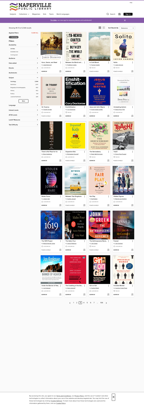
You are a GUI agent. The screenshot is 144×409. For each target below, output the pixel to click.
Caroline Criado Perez (121, 288)
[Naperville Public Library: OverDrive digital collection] (30, 7)
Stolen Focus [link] (46, 196)
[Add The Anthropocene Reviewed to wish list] (108, 250)
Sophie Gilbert (95, 288)
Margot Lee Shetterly (121, 199)
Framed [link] (116, 241)
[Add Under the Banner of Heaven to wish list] (60, 294)
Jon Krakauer (46, 288)
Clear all (34, 33)
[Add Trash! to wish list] (132, 160)
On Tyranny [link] (45, 107)
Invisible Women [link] (119, 286)
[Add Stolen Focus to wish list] (60, 205)
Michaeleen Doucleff (72, 154)
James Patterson (71, 243)
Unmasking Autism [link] (120, 107)
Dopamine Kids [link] (71, 152)
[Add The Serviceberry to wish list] (108, 160)
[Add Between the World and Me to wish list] (84, 71)
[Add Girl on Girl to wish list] (108, 294)
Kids (44, 14)
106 (101, 303)
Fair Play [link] (92, 196)
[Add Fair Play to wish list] (108, 205)
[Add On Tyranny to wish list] (60, 116)
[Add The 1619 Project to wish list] (60, 250)
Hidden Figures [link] (119, 196)
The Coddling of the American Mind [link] (74, 286)
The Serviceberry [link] (95, 152)
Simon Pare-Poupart (120, 154)
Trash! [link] (116, 152)
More (23, 101)
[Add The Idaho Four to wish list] (84, 250)
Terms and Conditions (63, 396)
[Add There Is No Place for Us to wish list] (60, 160)
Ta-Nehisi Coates (72, 65)
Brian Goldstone (47, 154)
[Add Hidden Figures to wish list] (132, 205)
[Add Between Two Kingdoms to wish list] (84, 205)
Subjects (13, 14)
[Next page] (106, 303)
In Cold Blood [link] (94, 62)
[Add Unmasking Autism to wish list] (132, 116)
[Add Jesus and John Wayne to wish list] (108, 116)
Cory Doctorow (71, 109)
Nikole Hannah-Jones (49, 243)
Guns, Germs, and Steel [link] (49, 62)
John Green (94, 243)
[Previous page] (70, 303)
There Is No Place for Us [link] (50, 152)
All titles (12, 49)
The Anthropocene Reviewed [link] (98, 241)
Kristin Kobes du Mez (97, 109)
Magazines (36, 14)
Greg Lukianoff (71, 288)
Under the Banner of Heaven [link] (50, 286)
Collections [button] (23, 14)
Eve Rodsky (94, 199)
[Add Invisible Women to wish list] (132, 294)
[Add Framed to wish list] (132, 250)
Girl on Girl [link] (93, 286)
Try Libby (53, 20)
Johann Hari (46, 199)
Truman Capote (95, 65)
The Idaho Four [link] (71, 241)
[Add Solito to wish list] (132, 71)
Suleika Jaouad (71, 199)
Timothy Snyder (47, 109)
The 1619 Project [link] (47, 241)
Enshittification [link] (71, 107)
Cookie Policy (61, 403)
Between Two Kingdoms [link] (74, 196)
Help (131, 2)
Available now (14, 52)
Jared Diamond (47, 65)
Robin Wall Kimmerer (97, 154)
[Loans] (120, 14)
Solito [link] (115, 62)
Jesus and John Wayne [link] (97, 107)
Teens (51, 14)
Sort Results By (113, 28)
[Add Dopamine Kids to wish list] (84, 160)
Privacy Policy (79, 396)
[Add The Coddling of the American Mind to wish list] (84, 294)
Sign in (128, 14)
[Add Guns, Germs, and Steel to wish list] (60, 71)
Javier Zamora (119, 65)
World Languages (63, 14)
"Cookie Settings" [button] (56, 401)
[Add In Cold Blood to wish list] (108, 71)
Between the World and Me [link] (74, 62)
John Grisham (119, 243)
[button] (111, 14)
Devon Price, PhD (120, 109)
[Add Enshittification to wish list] (84, 116)
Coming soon (14, 55)
